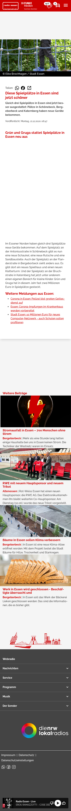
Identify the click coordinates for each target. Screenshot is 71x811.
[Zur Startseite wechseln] (10, 6)
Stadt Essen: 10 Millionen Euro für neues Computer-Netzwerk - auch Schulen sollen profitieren (37, 318)
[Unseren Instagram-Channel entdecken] (14, 767)
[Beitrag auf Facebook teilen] (23, 88)
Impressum (8, 755)
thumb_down (52, 803)
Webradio (9, 659)
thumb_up (64, 803)
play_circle (58, 803)
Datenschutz (26, 755)
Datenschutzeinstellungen (17, 760)
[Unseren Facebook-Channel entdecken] (9, 767)
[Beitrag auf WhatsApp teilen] (17, 88)
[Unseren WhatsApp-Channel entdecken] (3, 767)
